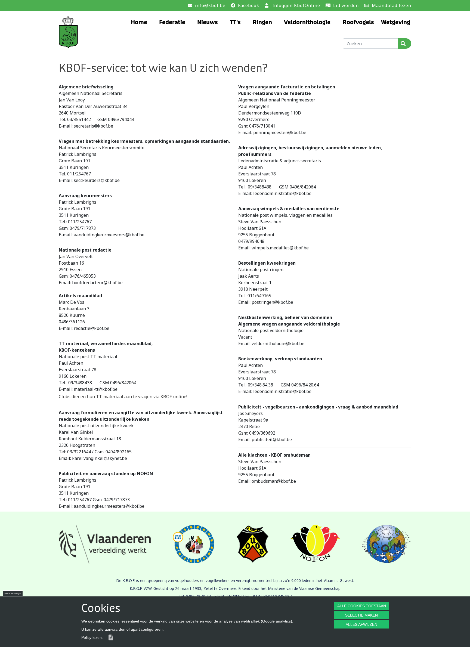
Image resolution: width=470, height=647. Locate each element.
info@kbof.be (210, 5)
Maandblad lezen (391, 5)
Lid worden (346, 5)
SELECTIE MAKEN (361, 615)
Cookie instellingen (12, 594)
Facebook (248, 5)
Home (139, 22)
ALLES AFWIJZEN (361, 624)
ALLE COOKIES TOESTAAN (361, 606)
